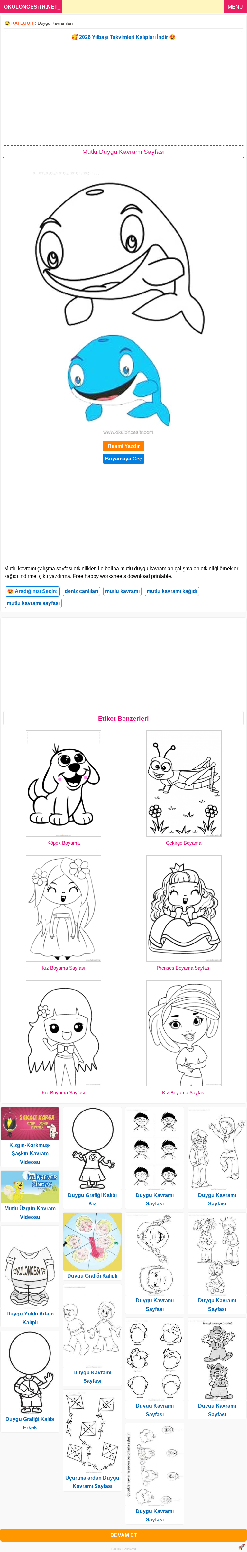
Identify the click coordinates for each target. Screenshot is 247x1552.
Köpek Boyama (63, 843)
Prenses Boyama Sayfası (184, 968)
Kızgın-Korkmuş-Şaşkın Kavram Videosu (29, 1153)
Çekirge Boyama (183, 843)
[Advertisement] (123, 94)
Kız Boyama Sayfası (63, 968)
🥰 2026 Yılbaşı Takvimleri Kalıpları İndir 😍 (123, 37)
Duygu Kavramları (55, 23)
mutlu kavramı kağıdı (172, 591)
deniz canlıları (81, 591)
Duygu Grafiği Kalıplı (92, 1275)
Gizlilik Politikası (123, 1549)
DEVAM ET (123, 1535)
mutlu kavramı (122, 591)
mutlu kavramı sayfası (33, 603)
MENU (235, 7)
